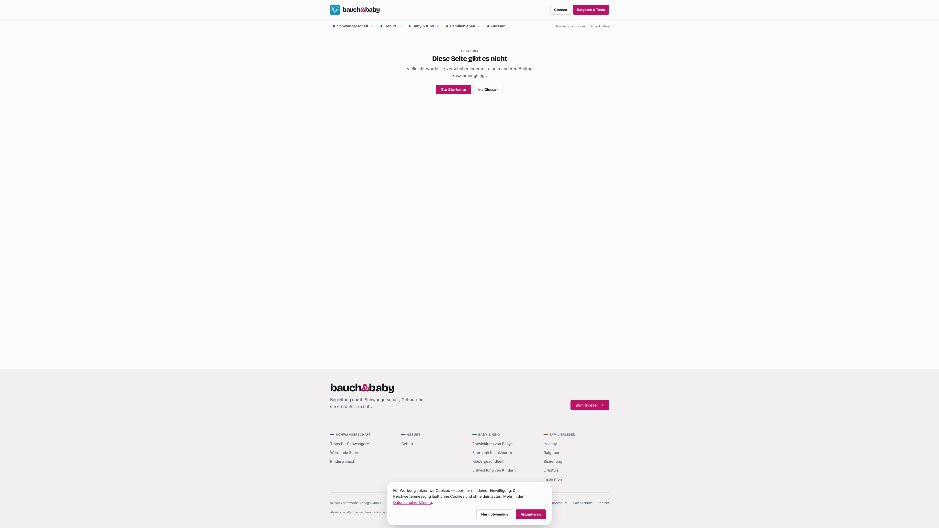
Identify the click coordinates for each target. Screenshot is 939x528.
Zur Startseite (453, 89)
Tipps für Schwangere (349, 443)
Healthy (550, 443)
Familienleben (462, 26)
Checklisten (600, 26)
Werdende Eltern (344, 452)
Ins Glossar (488, 89)
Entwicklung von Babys (492, 443)
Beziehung (553, 461)
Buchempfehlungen (571, 26)
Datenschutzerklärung (412, 502)
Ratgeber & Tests (591, 10)
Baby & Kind (423, 26)
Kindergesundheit (487, 461)
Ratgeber (551, 452)
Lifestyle (551, 470)
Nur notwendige (494, 514)
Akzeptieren (531, 514)
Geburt (390, 26)
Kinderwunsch (342, 461)
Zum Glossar (587, 405)
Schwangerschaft (352, 26)
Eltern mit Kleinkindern (492, 452)
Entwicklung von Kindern (494, 470)
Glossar (560, 10)
